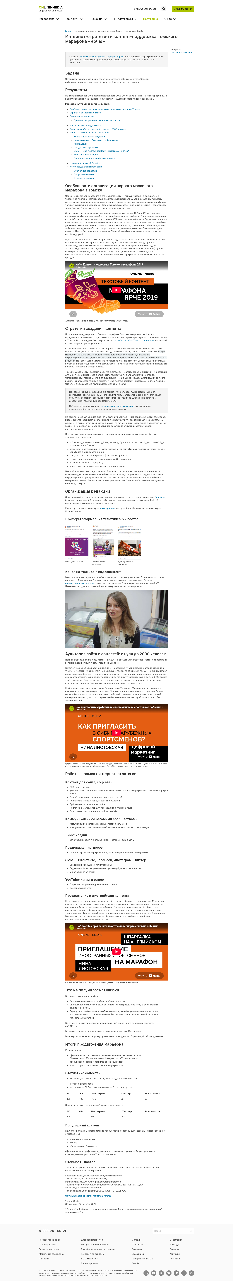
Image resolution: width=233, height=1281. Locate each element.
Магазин (136, 1239)
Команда (174, 1244)
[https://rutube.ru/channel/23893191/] (161, 1273)
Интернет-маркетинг (182, 52)
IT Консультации (47, 1244)
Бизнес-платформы (49, 1249)
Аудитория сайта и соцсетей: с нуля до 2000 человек (98, 129)
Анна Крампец (107, 508)
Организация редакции (82, 116)
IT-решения (137, 1244)
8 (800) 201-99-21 (145, 8)
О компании (176, 1239)
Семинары (137, 1249)
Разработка (46, 18)
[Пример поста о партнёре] (129, 542)
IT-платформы (123, 18)
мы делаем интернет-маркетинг (117, 406)
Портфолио (150, 18)
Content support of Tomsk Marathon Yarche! (88, 1195)
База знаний (138, 1254)
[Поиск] (163, 8)
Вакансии (174, 1249)
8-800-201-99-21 (52, 1231)
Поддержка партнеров (86, 147)
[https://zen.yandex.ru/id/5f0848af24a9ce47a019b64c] (184, 1273)
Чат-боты (44, 1258)
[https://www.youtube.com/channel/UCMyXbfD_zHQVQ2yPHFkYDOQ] (153, 1273)
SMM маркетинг (89, 1258)
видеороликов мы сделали (79, 583)
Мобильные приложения (51, 1254)
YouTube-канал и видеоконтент (86, 125)
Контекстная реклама (92, 1254)
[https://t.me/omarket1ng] (176, 1273)
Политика (175, 1258)
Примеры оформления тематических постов (97, 120)
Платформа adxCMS (142, 1258)
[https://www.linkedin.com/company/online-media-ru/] (146, 1273)
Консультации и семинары (95, 1244)
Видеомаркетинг (90, 1263)
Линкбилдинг (81, 143)
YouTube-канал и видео (86, 154)
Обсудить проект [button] (183, 8)
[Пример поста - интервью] (103, 542)
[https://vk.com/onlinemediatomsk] (169, 1273)
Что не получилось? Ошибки (85, 163)
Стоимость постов (84, 178)
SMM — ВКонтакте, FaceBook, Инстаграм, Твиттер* (101, 151)
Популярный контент (85, 174)
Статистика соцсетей (85, 171)
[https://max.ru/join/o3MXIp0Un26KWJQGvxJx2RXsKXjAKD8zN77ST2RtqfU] (191, 1273)
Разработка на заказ (49, 1239)
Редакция (160, 497)
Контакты (175, 1254)
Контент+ (72, 18)
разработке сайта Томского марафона (134, 340)
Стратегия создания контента (85, 112)
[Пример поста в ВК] (76, 542)
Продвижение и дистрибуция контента (94, 158)
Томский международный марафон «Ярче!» (102, 56)
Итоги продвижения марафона (86, 166)
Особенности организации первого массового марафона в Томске (105, 109)
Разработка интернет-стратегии (98, 1249)
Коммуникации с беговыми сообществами (96, 140)
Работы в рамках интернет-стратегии (89, 132)
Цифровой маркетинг (92, 1239)
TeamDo (136, 1263)
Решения (96, 18)
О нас (168, 18)
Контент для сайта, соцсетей (89, 136)
